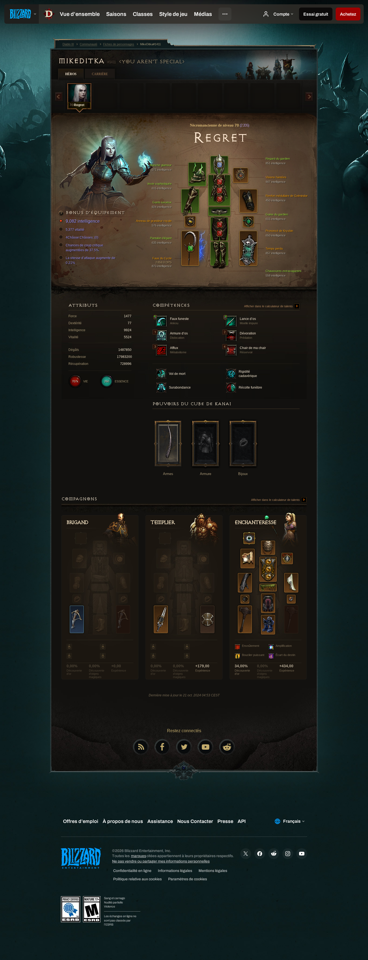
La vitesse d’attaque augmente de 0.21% (90, 260)
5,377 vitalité (75, 230)
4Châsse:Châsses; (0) (82, 237)
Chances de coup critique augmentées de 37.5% (84, 247)
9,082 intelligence (83, 221)
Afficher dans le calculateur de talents (269, 306)
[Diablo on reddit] (227, 747)
